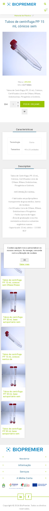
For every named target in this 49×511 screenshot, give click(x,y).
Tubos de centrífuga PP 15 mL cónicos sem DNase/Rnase (12, 282)
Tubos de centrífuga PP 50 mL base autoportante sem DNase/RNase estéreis (12, 322)
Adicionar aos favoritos (24, 111)
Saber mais (25, 264)
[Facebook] (28, 497)
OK (24, 260)
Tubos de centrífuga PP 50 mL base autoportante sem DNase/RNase (12, 432)
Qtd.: (6, 104)
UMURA (27, 82)
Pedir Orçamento (33, 104)
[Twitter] (21, 497)
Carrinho (46, 9)
